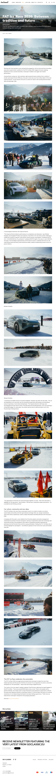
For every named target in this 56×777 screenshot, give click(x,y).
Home (13, 2)
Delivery (51, 759)
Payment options (42, 759)
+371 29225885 (7, 771)
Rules (34, 759)
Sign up (17, 748)
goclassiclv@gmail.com (8, 773)
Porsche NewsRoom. (14, 698)
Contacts (40, 2)
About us (33, 2)
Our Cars (27, 2)
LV (51, 2)
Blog (23, 2)
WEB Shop (18, 2)
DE (54, 2)
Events (10, 33)
